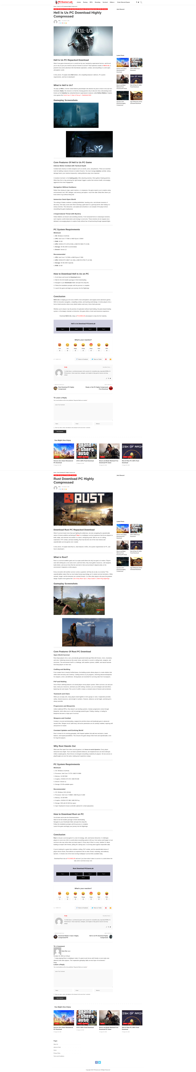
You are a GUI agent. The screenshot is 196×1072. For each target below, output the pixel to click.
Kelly (59, 20)
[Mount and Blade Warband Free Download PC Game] (123, 79)
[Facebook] (137, 2)
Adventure (61, 9)
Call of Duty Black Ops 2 (80, 578)
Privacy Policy (57, 1053)
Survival (105, 9)
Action (56, 9)
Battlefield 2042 (86, 95)
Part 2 (76, 329)
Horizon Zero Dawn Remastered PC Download (122, 70)
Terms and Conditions (59, 1056)
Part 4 (103, 329)
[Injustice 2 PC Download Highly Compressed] (123, 95)
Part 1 (62, 329)
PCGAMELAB (81, 316)
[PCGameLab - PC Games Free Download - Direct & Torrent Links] (64, 2)
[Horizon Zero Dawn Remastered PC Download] (123, 62)
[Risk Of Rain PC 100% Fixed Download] (136, 79)
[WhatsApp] (64, 23)
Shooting (74, 475)
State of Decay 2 (77, 95)
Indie (130, 456)
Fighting (68, 9)
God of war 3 (67, 95)
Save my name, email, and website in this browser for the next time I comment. (72, 427)
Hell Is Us (106, 65)
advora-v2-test (57, 1047)
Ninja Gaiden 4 (92, 578)
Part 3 (90, 329)
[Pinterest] (62, 23)
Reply (55, 962)
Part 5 (83, 877)
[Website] (106, 378)
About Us (56, 1044)
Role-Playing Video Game (91, 9)
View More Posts (106, 367)
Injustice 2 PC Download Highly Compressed (121, 103)
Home (55, 6)
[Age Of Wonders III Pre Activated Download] (136, 95)
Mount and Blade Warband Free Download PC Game (122, 87)
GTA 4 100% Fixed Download (85, 461)
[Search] (141, 2)
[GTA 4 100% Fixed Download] (136, 62)
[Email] (66, 23)
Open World (74, 9)
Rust (78, 535)
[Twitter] (138, 2)
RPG (100, 9)
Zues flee (64, 951)
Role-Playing (81, 9)
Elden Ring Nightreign (103, 578)
